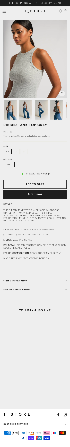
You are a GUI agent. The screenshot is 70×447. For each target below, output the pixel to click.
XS (7, 151)
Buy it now (35, 194)
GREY (9, 164)
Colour (8, 159)
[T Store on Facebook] (58, 414)
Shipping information (17, 289)
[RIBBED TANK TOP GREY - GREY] (5, 390)
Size (6, 146)
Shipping (21, 136)
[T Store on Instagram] (65, 414)
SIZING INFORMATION (15, 281)
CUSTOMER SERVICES (15, 424)
